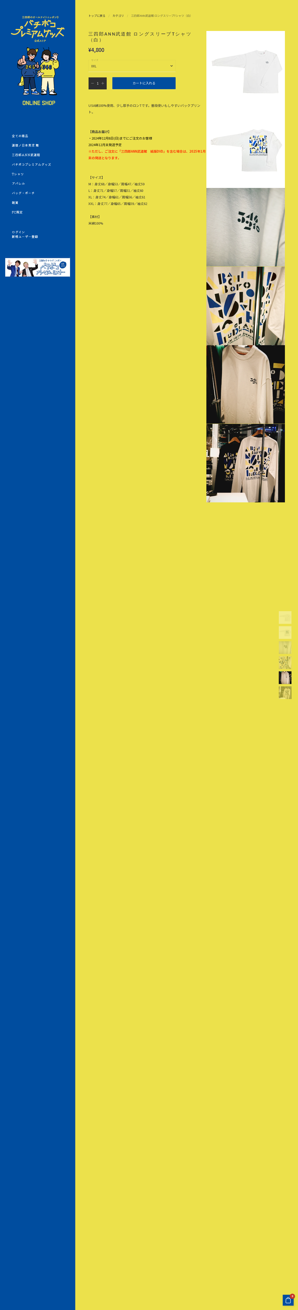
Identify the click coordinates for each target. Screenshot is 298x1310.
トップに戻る (96, 16)
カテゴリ (118, 16)
